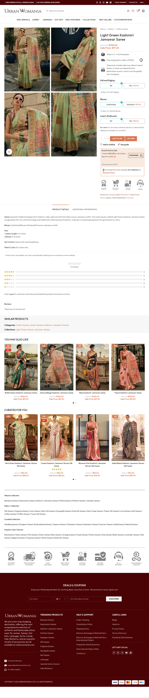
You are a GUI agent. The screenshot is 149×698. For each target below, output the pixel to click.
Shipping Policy (82, 629)
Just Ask (130, 198)
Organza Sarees (47, 646)
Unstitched (111, 104)
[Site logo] (23, 10)
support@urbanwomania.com (19, 665)
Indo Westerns (46, 668)
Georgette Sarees (47, 651)
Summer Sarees (42, 329)
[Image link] (20, 615)
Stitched (130, 104)
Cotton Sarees (122, 29)
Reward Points (109, 173)
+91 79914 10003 (13, 669)
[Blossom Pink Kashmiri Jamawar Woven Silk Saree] (92, 437)
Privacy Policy (118, 629)
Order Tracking (82, 620)
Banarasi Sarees (47, 620)
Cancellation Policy (84, 624)
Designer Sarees (47, 637)
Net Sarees (44, 655)
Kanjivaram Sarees (48, 624)
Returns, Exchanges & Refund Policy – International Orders (92, 638)
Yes (130, 85)
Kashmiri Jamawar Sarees (56, 325)
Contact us (80, 653)
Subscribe (114, 599)
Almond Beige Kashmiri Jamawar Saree (56, 393)
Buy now (131, 138)
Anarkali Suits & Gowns (49, 664)
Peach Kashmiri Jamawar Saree (128, 393)
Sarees (111, 29)
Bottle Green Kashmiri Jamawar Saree (21, 393)
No (111, 85)
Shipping (112, 194)
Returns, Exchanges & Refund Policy (91, 633)
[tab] (60, 208)
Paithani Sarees (46, 633)
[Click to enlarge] (9, 152)
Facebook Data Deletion (122, 637)
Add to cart (117, 138)
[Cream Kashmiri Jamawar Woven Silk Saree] (56, 437)
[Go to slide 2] (75, 402)
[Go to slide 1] (73, 402)
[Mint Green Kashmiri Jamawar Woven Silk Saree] (21, 437)
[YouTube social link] (107, 2)
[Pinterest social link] (110, 2)
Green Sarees (36, 325)
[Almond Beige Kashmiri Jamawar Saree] (56, 367)
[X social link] (100, 2)
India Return (125, 194)
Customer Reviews (14, 661)
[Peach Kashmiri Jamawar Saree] (128, 367)
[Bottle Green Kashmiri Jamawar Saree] (21, 367)
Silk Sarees (44, 642)
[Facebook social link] (97, 2)
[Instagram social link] (103, 2)
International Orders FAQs (87, 649)
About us (115, 624)
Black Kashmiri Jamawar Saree (92, 393)
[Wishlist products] (133, 10)
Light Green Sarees (25, 329)
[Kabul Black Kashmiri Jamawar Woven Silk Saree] (128, 437)
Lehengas (44, 659)
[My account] (128, 10)
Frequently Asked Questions (88, 644)
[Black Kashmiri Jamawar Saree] (92, 367)
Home (102, 29)
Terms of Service (119, 633)
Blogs (114, 620)
